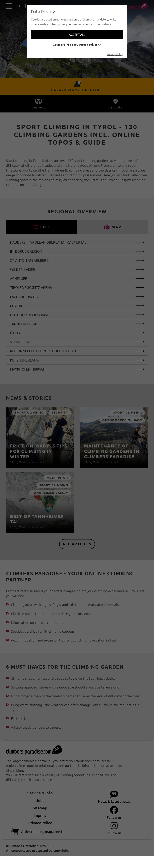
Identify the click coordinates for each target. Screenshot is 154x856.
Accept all (77, 34)
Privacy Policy (115, 54)
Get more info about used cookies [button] (75, 44)
